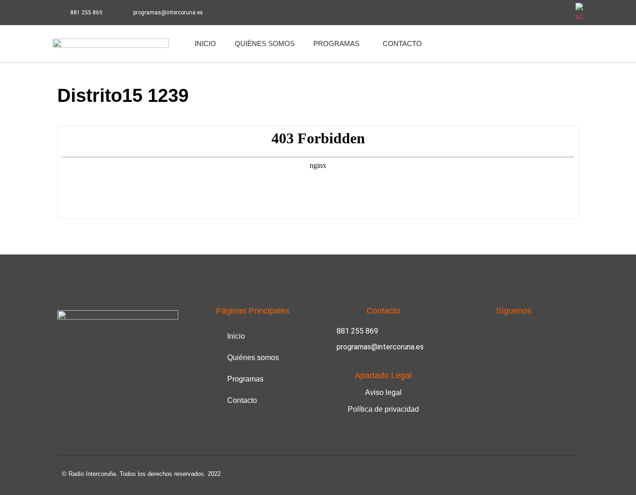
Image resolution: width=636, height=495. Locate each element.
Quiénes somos (265, 43)
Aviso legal (383, 392)
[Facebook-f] (533, 12)
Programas (336, 43)
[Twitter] (558, 12)
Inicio (205, 43)
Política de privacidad (383, 409)
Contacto (402, 43)
